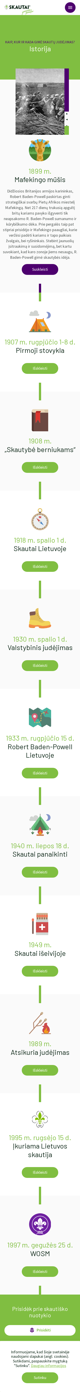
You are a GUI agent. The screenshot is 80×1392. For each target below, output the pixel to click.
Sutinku (40, 1377)
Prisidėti (40, 1330)
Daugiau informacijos (48, 1365)
